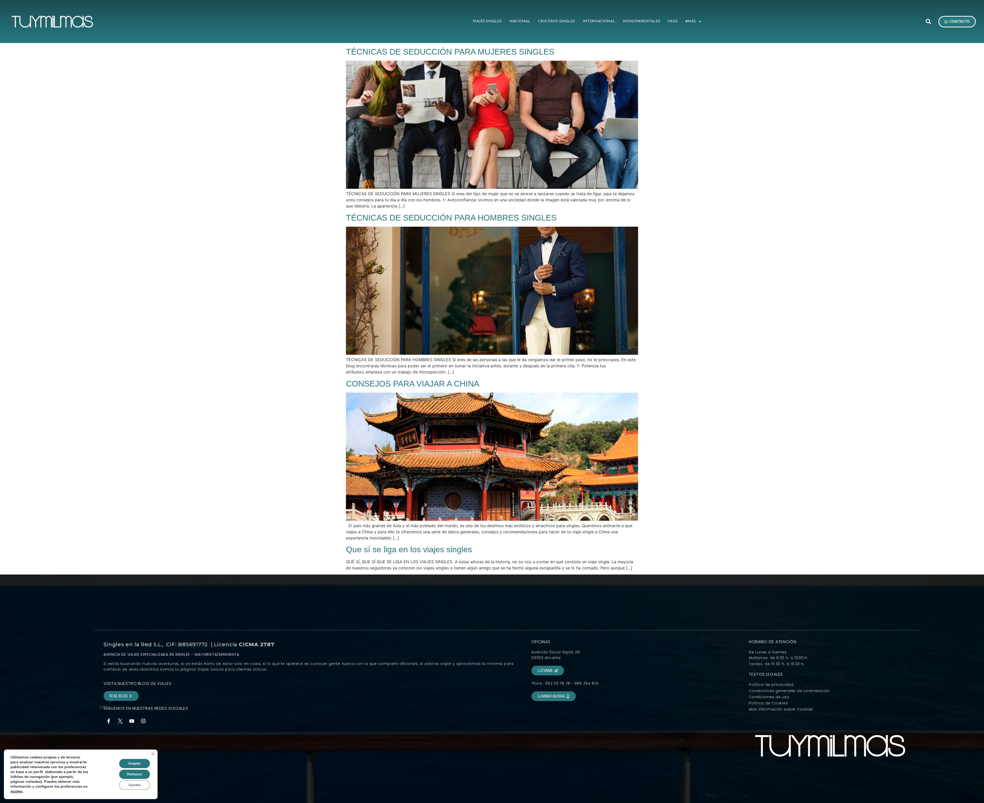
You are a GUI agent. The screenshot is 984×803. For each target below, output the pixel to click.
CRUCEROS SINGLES (556, 21)
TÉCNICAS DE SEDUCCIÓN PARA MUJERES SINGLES (450, 51)
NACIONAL (519, 21)
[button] (928, 21)
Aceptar (134, 763)
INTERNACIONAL (599, 21)
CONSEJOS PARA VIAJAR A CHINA (412, 383)
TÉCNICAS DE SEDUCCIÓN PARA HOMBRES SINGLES (451, 217)
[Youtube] (132, 721)
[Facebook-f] (109, 721)
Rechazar (134, 774)
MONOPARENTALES (641, 21)
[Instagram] (143, 721)
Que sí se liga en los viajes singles (409, 549)
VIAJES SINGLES (487, 21)
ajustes (17, 791)
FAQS (673, 21)
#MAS (690, 21)
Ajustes (134, 785)
